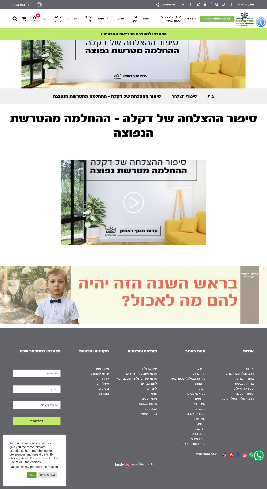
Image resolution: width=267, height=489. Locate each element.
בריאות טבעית (244, 383)
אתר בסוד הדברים (193, 444)
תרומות (119, 18)
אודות (250, 368)
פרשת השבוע (148, 404)
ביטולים (104, 388)
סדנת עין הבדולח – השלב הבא (137, 378)
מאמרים (200, 409)
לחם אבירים (149, 383)
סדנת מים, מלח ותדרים (141, 373)
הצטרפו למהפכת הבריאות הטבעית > (133, 34)
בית (211, 96)
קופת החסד (197, 434)
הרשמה (200, 368)
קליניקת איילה (244, 388)
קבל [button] (31, 474)
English (73, 18)
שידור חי (88, 18)
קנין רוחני (102, 378)
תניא (154, 394)
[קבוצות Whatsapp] (223, 4)
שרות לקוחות (100, 373)
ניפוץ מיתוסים (196, 394)
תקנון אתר (102, 368)
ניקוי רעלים (149, 399)
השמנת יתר (149, 409)
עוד (44, 18)
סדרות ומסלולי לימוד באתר (171, 18)
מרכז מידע (58, 18)
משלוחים (103, 383)
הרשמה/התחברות (217, 18)
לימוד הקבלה (245, 394)
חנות (146, 18)
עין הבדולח (149, 368)
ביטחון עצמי (149, 414)
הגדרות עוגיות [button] (47, 474)
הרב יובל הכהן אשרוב (240, 373)
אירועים (103, 18)
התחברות (199, 373)
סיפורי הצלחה (184, 96)
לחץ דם (152, 388)
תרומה (201, 424)
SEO (150, 464)
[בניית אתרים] (129, 464)
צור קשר (134, 18)
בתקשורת (199, 419)
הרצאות (192, 18)
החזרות (104, 394)
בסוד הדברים (245, 378)
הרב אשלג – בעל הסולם (238, 399)
